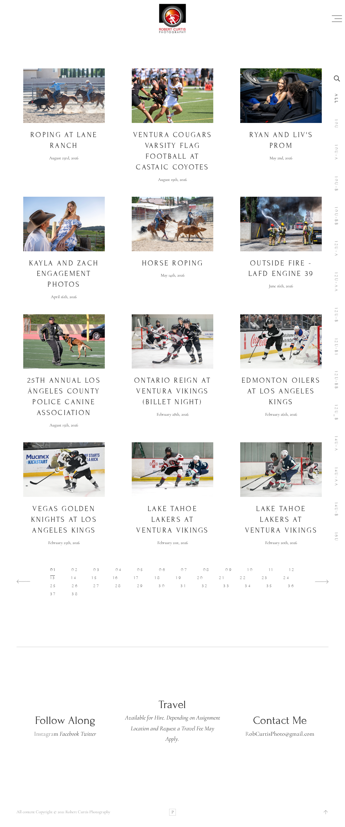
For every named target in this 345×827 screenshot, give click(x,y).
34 (248, 586)
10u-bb (336, 216)
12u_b (336, 413)
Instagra (44, 733)
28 (118, 586)
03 (96, 569)
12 (292, 569)
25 (53, 586)
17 (136, 577)
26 (75, 586)
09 (228, 569)
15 (94, 577)
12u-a (336, 249)
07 (184, 569)
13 (53, 577)
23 (265, 577)
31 (183, 586)
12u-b (336, 315)
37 (53, 594)
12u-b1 (336, 347)
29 (140, 586)
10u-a (336, 153)
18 (158, 577)
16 (116, 577)
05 (140, 569)
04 (119, 569)
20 (200, 577)
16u (336, 537)
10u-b (336, 184)
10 (250, 569)
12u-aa (336, 283)
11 (271, 569)
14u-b (336, 509)
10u (336, 124)
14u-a (336, 444)
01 (53, 569)
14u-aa (336, 477)
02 (74, 569)
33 (226, 586)
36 (291, 586)
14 (73, 577)
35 (269, 586)
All (336, 99)
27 (96, 586)
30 (162, 586)
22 (243, 577)
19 (179, 577)
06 (162, 569)
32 (205, 586)
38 (75, 594)
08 (206, 569)
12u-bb (336, 380)
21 (222, 577)
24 (286, 577)
